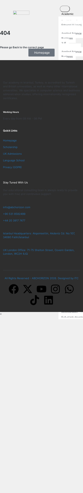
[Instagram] (55, 289)
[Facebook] (14, 289)
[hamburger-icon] (65, 9)
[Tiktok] (35, 300)
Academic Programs (66, 15)
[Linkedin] (49, 300)
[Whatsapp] (69, 289)
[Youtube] (41, 289)
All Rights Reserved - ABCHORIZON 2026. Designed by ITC (41, 278)
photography (69, 312)
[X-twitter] (28, 289)
